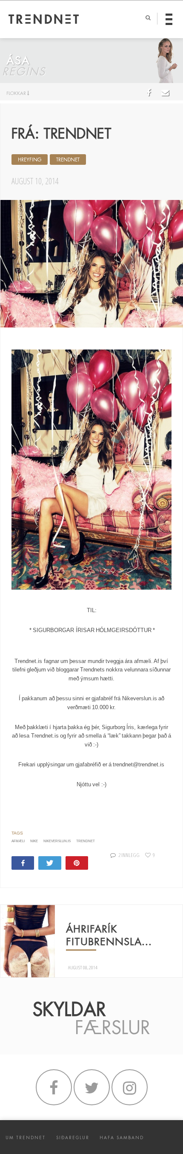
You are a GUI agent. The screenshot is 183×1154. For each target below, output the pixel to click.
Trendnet (68, 160)
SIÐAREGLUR (72, 1137)
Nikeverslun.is (57, 841)
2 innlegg (128, 855)
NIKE (34, 841)
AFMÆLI (18, 841)
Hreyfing (29, 160)
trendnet (85, 841)
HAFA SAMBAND (122, 1137)
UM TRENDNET (26, 1137)
